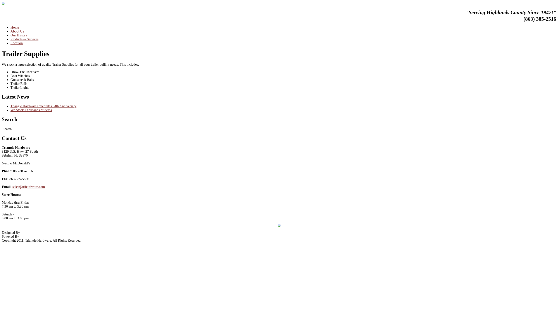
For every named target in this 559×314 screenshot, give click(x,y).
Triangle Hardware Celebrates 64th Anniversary (43, 106)
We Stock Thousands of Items (31, 110)
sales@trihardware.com (28, 187)
